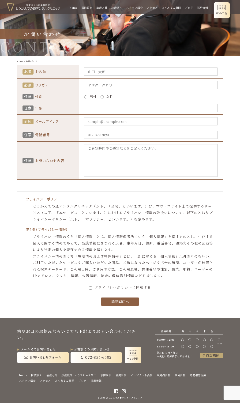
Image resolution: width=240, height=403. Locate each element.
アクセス (152, 7)
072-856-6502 (98, 357)
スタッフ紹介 (134, 7)
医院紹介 (87, 7)
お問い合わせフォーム (45, 357)
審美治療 (121, 375)
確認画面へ (120, 301)
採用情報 (202, 7)
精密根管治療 (198, 375)
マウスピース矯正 (85, 375)
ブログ (189, 7)
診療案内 (116, 7)
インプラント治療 (142, 375)
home (74, 7)
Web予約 (222, 13)
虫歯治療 (180, 375)
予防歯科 (105, 375)
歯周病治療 (164, 375)
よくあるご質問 (171, 7)
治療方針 (101, 7)
